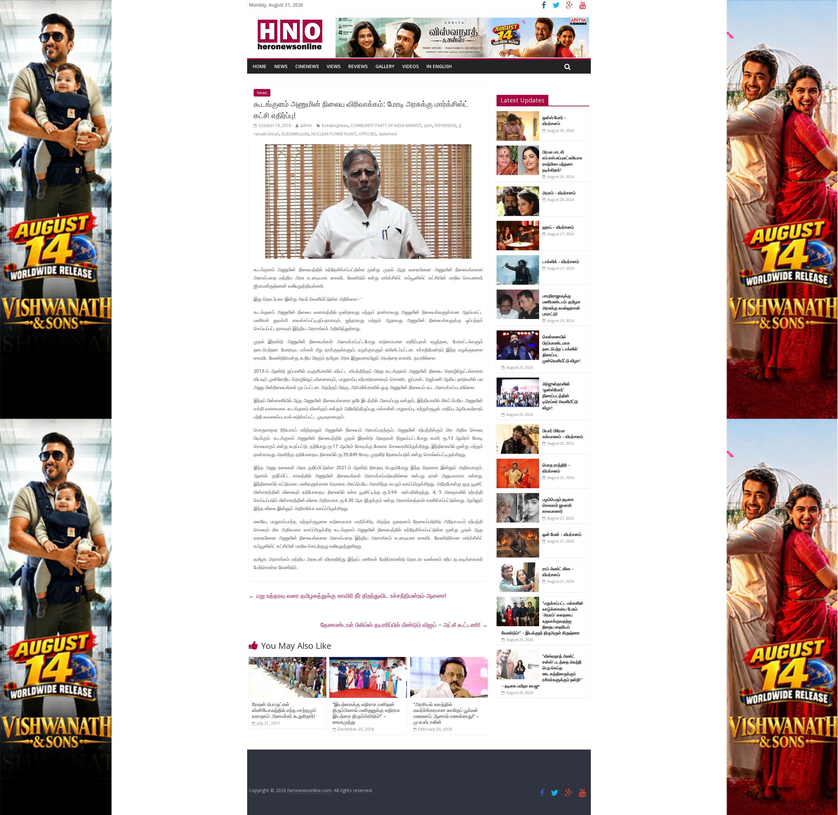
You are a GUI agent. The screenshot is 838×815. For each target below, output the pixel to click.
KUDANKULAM (295, 134)
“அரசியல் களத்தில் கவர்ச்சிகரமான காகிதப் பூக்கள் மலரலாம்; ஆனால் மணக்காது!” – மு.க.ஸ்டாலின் (446, 713)
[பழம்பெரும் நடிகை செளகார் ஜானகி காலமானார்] (518, 496)
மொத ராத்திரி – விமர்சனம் (556, 468)
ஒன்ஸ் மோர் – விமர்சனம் (554, 120)
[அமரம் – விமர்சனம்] (518, 190)
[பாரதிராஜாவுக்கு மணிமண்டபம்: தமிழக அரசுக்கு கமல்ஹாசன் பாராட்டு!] (518, 293)
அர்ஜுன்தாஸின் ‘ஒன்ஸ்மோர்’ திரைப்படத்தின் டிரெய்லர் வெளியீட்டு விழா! (560, 396)
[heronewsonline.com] (289, 21)
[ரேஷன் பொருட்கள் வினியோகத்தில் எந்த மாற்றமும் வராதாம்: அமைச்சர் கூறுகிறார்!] (287, 660)
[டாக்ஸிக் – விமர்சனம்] (518, 259)
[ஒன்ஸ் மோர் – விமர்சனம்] (518, 115)
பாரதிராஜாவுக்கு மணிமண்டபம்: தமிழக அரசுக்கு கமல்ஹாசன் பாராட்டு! (561, 305)
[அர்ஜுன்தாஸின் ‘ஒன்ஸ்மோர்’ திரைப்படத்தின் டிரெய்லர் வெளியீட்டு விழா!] (518, 381)
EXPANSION (445, 125)
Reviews (358, 66)
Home (259, 66)
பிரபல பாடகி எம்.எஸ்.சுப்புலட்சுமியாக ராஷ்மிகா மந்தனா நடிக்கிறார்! (562, 161)
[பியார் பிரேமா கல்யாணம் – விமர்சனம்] (518, 428)
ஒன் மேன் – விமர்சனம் (561, 534)
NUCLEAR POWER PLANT (333, 134)
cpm (428, 125)
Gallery (384, 66)
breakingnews (335, 125)
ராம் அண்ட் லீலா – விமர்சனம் (558, 571)
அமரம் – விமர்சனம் (558, 193)
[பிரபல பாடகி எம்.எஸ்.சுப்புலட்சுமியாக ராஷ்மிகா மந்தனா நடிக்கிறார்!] (518, 149)
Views (333, 66)
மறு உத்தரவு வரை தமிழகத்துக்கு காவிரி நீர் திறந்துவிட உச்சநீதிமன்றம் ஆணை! (347, 595)
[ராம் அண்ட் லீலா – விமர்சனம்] (518, 566)
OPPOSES (367, 134)
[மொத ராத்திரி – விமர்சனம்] (518, 462)
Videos (410, 66)
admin (306, 125)
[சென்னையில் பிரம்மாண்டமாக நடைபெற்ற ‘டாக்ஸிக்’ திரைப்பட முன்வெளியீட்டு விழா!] (518, 334)
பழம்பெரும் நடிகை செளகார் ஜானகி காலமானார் (558, 505)
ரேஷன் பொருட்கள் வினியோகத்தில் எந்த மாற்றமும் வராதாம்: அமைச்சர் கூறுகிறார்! (284, 710)
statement (387, 134)
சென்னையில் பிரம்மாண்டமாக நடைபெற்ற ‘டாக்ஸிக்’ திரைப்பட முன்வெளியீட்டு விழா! (561, 348)
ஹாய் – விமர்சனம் (558, 227)
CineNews (307, 66)
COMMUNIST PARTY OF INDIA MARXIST (386, 125)
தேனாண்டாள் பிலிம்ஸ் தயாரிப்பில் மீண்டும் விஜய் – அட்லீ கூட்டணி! (404, 625)
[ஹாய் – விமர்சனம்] (518, 224)
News (280, 66)
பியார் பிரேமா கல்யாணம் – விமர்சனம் (562, 433)
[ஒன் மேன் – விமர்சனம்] (518, 531)
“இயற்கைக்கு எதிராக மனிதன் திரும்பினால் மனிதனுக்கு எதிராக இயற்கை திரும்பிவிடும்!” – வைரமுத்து (366, 713)
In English (439, 66)
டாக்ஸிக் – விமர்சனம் (560, 261)
